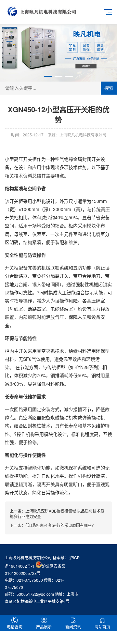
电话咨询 (14, 626)
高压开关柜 (25, 159)
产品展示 (44, 626)
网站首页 (102, 626)
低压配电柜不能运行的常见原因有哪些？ (60, 525)
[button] (48, 76)
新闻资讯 (73, 626)
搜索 (108, 88)
